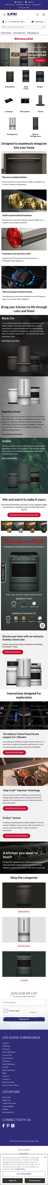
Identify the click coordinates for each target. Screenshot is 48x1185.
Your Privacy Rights (24, 1174)
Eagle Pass (6, 1100)
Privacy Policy (24, 1153)
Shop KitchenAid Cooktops (15, 808)
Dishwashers (10, 87)
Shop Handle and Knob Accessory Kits (24, 515)
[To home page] (12, 14)
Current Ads (25, 7)
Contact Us (6, 1079)
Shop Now (40, 60)
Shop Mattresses (8, 1064)
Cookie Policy (20, 1169)
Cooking (24, 980)
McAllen (5, 1109)
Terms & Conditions (24, 1150)
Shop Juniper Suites (9, 458)
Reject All (12, 1180)
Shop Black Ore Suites (10, 340)
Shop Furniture (7, 1058)
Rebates (38, 5)
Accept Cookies (35, 1180)
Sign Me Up (24, 1019)
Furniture (5, 1043)
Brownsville (6, 1097)
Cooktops (9, 111)
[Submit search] (43, 27)
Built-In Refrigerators (35, 135)
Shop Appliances (8, 1070)
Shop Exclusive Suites (13, 652)
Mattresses (6, 1046)
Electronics (6, 1049)
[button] (18, 2)
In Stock (5, 1067)
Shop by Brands (8, 1082)
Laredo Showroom (9, 1103)
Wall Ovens (25, 88)
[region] (24, 1169)
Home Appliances (9, 1052)
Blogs (4, 1073)
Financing (11, 5)
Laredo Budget (8, 1106)
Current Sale (7, 1055)
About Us (5, 1076)
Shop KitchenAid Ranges (14, 752)
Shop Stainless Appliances (12, 434)
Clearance (6, 1061)
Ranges (40, 87)
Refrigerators (12, 134)
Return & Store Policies (10, 1085)
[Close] (45, 1157)
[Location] (37, 14)
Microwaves (25, 111)
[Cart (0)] (44, 14)
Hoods (40, 111)
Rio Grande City (8, 1112)
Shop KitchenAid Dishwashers (16, 836)
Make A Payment (25, 5)
